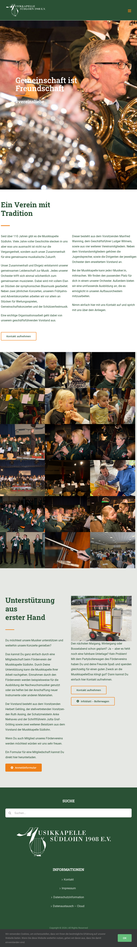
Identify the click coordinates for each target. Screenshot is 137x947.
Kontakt (69, 879)
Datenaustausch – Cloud (68, 906)
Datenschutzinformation (68, 897)
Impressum (69, 888)
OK (124, 938)
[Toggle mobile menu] (130, 11)
